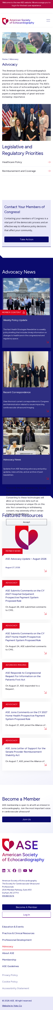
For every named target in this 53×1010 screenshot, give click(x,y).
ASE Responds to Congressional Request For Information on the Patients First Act (23, 676)
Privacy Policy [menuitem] (10, 975)
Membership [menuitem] (9, 959)
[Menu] (46, 20)
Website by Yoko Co (12, 1005)
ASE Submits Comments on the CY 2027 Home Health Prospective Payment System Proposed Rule (24, 637)
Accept (26, 522)
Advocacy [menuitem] (7, 946)
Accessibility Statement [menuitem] (15, 988)
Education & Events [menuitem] (13, 926)
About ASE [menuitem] (8, 953)
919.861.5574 (8, 896)
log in (14, 5)
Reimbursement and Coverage (19, 170)
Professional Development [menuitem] (17, 939)
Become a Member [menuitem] (26, 907)
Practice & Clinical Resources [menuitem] (18, 933)
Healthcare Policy (12, 162)
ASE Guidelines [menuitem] (10, 966)
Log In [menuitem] (26, 914)
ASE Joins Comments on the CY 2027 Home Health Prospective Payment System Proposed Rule (26, 716)
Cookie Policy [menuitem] (10, 981)
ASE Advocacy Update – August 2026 (25, 558)
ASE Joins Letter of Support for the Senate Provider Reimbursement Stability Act (25, 752)
